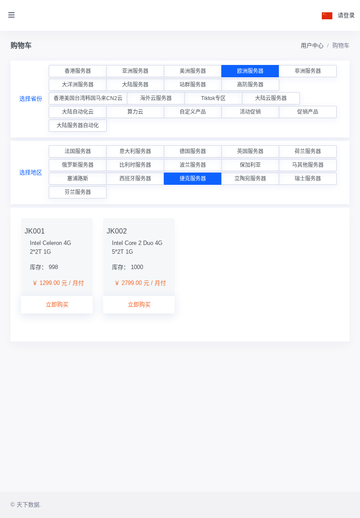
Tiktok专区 (213, 98)
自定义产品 (193, 112)
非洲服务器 (308, 71)
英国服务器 (250, 151)
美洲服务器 (193, 71)
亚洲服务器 (135, 71)
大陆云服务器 (271, 98)
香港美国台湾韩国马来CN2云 (88, 98)
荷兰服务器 (308, 151)
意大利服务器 (135, 151)
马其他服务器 (308, 165)
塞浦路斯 (77, 179)
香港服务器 (78, 71)
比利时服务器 (135, 165)
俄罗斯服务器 (78, 165)
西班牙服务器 (135, 179)
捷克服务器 (193, 179)
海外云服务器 (156, 98)
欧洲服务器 (250, 71)
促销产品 (307, 112)
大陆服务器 (135, 85)
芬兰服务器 (78, 192)
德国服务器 (193, 151)
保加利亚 (250, 165)
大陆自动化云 (78, 112)
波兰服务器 (193, 165)
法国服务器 (78, 151)
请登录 (346, 15)
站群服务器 (193, 85)
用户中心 (312, 45)
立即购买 (57, 304)
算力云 (135, 112)
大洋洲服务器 (78, 85)
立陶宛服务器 (250, 179)
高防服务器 (250, 85)
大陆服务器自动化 (78, 125)
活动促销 (250, 112)
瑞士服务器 (308, 179)
